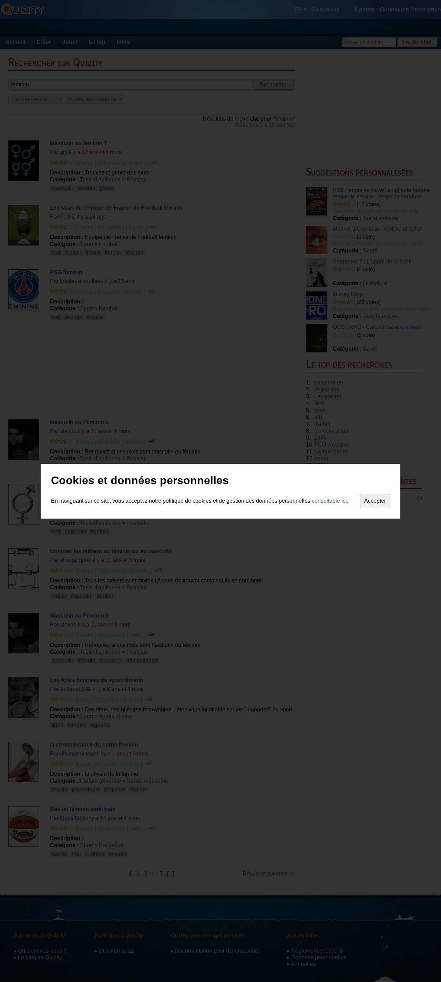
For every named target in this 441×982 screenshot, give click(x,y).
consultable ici (329, 501)
